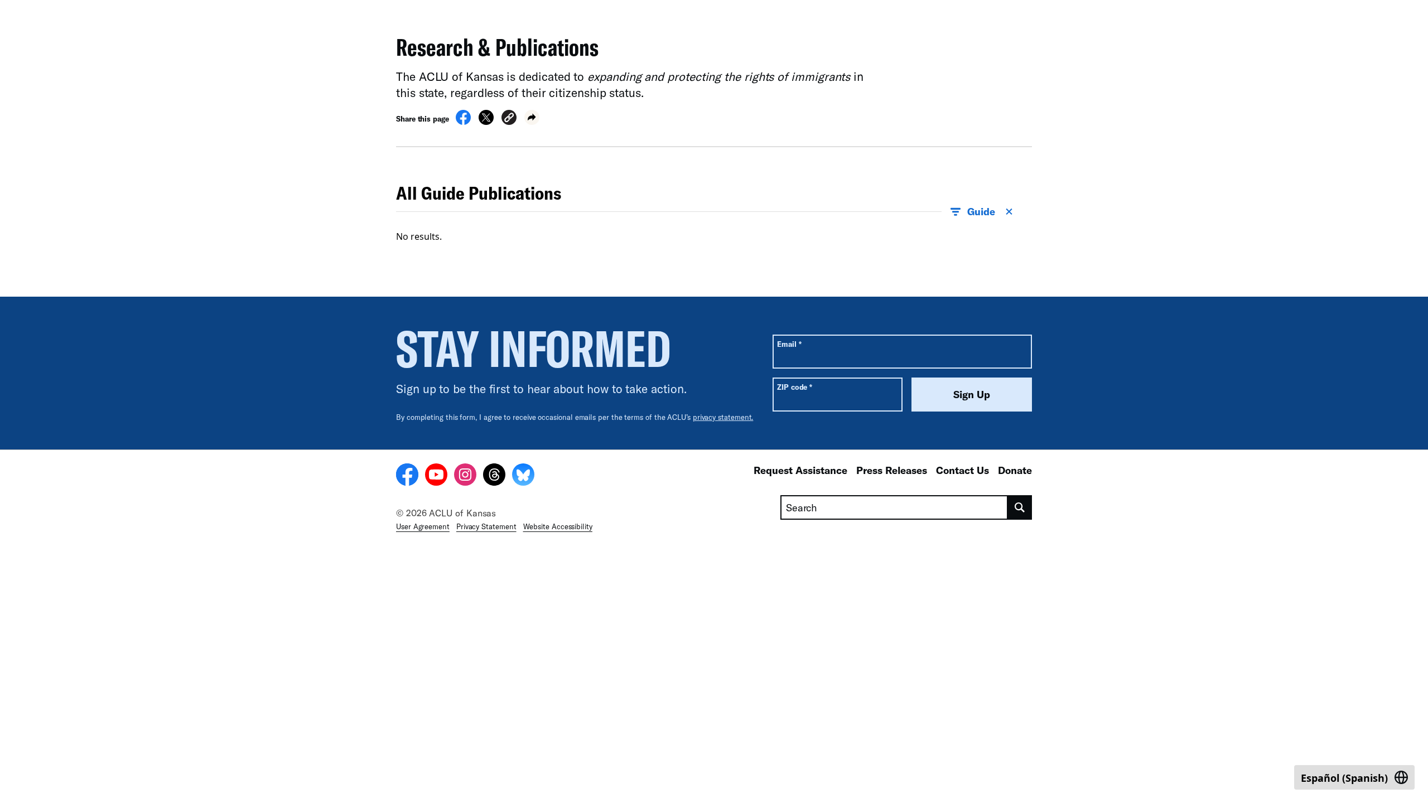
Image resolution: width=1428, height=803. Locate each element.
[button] (509, 119)
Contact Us (962, 470)
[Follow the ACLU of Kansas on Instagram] (465, 476)
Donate (1015, 470)
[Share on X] (486, 121)
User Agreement (423, 526)
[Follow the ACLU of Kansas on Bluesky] (523, 476)
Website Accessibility (557, 526)
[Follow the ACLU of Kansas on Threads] (494, 476)
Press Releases (891, 470)
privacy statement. (723, 417)
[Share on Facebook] (463, 121)
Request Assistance (800, 470)
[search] (1020, 507)
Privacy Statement (486, 526)
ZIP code (794, 386)
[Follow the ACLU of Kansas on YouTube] (436, 476)
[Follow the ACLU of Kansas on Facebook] (407, 476)
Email (789, 344)
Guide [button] (981, 211)
